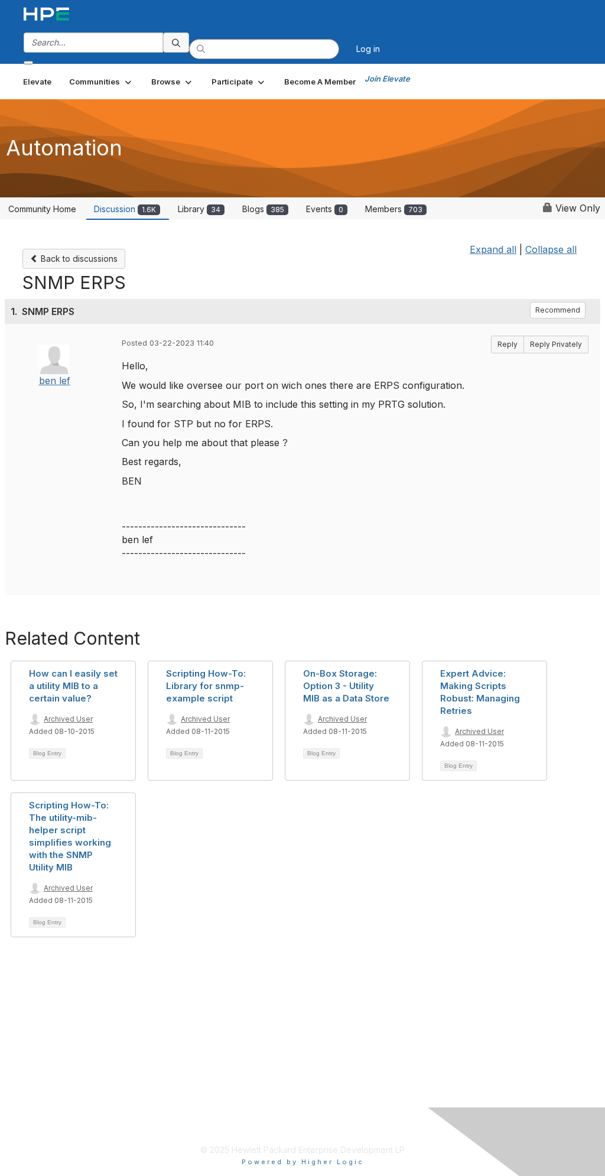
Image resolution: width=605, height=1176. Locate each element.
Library (199, 209)
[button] (101, 81)
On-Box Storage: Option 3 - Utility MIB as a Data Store (346, 686)
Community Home (42, 209)
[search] (176, 43)
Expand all (493, 249)
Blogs (263, 209)
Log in (368, 49)
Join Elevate (387, 78)
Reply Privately (556, 344)
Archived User (68, 718)
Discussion (125, 209)
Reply (507, 344)
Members (393, 209)
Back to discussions (78, 259)
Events (324, 209)
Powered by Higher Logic (303, 1162)
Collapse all (551, 249)
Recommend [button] (557, 310)
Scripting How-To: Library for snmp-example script (206, 686)
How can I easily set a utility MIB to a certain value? (73, 686)
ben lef (54, 380)
